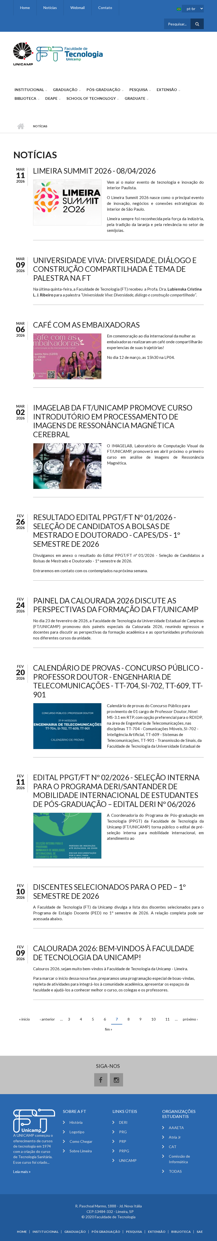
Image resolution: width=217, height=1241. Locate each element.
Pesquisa (138, 89)
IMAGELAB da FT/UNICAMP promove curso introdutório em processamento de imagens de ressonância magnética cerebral (112, 421)
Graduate (135, 98)
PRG (123, 1132)
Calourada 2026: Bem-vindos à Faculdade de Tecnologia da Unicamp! (113, 953)
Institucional (29, 89)
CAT (173, 1146)
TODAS (175, 1171)
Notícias (50, 7)
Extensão (167, 89)
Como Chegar (81, 1141)
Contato (105, 7)
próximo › (190, 1019)
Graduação (65, 89)
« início (24, 1019)
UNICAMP (128, 1160)
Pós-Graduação (103, 89)
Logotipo (77, 1132)
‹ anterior (47, 1019)
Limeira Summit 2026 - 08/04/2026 (94, 170)
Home (25, 7)
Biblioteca (25, 98)
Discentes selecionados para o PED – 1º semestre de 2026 (109, 891)
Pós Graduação (106, 1231)
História (76, 1122)
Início (20, 126)
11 (167, 1019)
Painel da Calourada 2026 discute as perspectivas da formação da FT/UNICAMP (115, 605)
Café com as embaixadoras (86, 324)
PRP (122, 1141)
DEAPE (51, 98)
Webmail (77, 7)
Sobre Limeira (81, 1151)
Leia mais (21, 1171)
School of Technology (91, 98)
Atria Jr (175, 1137)
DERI (123, 1122)
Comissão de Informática (179, 1159)
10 (153, 1019)
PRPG (124, 1151)
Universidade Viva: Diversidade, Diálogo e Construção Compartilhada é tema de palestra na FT (115, 269)
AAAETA (176, 1127)
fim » (108, 1029)
